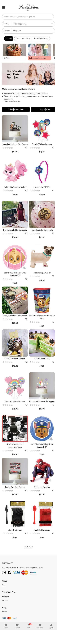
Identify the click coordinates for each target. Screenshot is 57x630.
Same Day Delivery (23, 38)
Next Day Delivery (40, 38)
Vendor (5, 601)
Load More (28, 546)
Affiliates (5, 596)
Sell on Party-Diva (8, 592)
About (4, 581)
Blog (4, 585)
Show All (9, 39)
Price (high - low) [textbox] (20, 24)
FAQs (4, 608)
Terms (4, 612)
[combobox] (33, 23)
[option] (14, 52)
